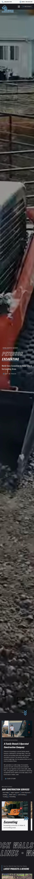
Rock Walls (6, 792)
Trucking (5, 796)
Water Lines (12, 794)
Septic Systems (15, 792)
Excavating (12, 796)
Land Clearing (21, 794)
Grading (5, 794)
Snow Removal (25, 792)
